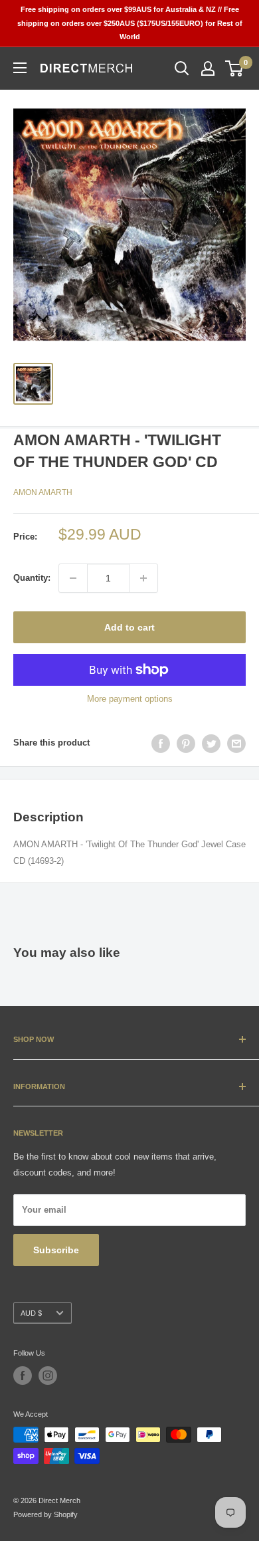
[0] (234, 68)
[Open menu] (20, 67)
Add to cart (129, 627)
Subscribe (56, 1250)
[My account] (208, 68)
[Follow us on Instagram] (48, 1375)
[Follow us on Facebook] (22, 1375)
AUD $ (31, 1313)
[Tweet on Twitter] (211, 743)
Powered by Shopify (45, 1514)
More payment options (130, 699)
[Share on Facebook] (160, 743)
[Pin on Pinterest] (186, 743)
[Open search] (182, 68)
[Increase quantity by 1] (143, 578)
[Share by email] (236, 743)
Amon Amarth (42, 492)
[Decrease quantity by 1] (73, 578)
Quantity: (31, 578)
